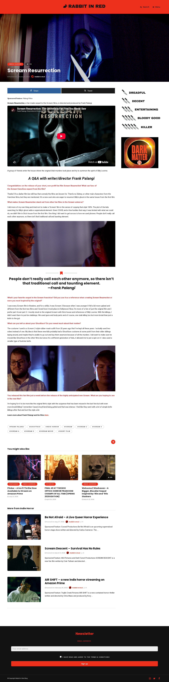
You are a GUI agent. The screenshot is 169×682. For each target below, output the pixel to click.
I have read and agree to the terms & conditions (86, 657)
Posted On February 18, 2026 (57, 588)
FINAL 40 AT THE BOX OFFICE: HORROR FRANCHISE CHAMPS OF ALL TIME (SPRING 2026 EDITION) (60, 492)
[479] (24, 570)
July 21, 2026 (13, 496)
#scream (68, 427)
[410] (24, 539)
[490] (98, 479)
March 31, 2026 (88, 499)
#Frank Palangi (17, 427)
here (46, 415)
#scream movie (46, 431)
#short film (64, 431)
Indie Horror (15, 64)
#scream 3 (97, 427)
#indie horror (52, 427)
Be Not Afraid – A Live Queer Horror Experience (76, 517)
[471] (24, 479)
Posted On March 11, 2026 (55, 553)
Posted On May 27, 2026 (55, 522)
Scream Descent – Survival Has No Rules (72, 548)
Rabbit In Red (40, 77)
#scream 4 (14, 431)
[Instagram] (150, 678)
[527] (61, 479)
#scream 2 (82, 427)
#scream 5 (29, 431)
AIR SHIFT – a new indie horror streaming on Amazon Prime (74, 581)
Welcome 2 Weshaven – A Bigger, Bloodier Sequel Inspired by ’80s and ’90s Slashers (95, 492)
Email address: (84, 641)
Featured (13, 484)
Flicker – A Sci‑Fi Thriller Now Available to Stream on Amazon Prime (22, 491)
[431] (24, 601)
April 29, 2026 (51, 499)
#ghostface (34, 427)
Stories (50, 484)
